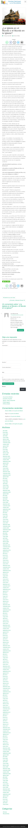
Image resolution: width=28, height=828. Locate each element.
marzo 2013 (5, 681)
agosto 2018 (6, 572)
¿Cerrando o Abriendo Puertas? (16, 300)
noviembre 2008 (6, 770)
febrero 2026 (6, 439)
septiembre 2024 (7, 461)
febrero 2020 (6, 541)
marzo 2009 (5, 763)
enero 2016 (5, 623)
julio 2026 (5, 430)
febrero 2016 (6, 621)
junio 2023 (5, 480)
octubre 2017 (6, 587)
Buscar (4, 386)
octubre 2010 (6, 731)
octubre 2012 (6, 690)
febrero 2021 (6, 521)
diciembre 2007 (6, 789)
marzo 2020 (5, 540)
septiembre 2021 (7, 509)
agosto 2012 (6, 693)
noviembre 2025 (6, 442)
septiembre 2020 (7, 529)
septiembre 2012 (7, 691)
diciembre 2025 (6, 441)
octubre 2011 (6, 710)
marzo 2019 (5, 560)
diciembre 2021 (6, 504)
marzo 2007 (5, 804)
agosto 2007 (6, 796)
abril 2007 (5, 802)
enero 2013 (5, 685)
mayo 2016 (5, 616)
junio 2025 (5, 449)
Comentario (5, 345)
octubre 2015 (6, 628)
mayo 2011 (5, 719)
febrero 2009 (6, 765)
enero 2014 (5, 664)
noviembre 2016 (6, 606)
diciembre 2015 (6, 625)
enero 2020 (5, 543)
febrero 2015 (6, 642)
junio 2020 (5, 534)
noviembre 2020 (6, 526)
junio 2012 (5, 697)
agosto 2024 (6, 463)
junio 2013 (5, 676)
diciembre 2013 (6, 666)
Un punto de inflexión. (8, 397)
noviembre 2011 (6, 709)
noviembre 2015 (6, 627)
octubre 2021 (6, 507)
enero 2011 (5, 726)
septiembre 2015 (7, 630)
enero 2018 (5, 582)
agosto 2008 (6, 775)
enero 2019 (5, 563)
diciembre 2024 (6, 456)
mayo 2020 (5, 536)
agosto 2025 (6, 446)
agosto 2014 (6, 652)
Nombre (4, 362)
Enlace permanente (13, 288)
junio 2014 (5, 656)
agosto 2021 (6, 511)
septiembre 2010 (7, 732)
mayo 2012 (5, 698)
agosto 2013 (6, 673)
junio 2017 (5, 594)
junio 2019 (5, 555)
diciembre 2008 (6, 768)
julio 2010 (5, 736)
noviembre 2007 (6, 790)
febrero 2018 (6, 581)
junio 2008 (5, 778)
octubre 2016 (6, 608)
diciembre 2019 (6, 545)
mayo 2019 (5, 557)
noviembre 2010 (6, 729)
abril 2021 (5, 517)
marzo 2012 (5, 702)
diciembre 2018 (6, 565)
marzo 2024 (5, 468)
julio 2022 (5, 495)
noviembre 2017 (6, 586)
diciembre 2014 (6, 645)
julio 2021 (5, 512)
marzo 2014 (5, 661)
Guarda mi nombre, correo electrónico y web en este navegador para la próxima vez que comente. (13, 380)
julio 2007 (5, 797)
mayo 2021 (5, 516)
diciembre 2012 (6, 686)
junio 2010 (5, 738)
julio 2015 (5, 633)
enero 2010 (5, 746)
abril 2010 (5, 741)
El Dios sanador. (6, 403)
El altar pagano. (6, 402)
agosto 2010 (6, 734)
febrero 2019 (6, 562)
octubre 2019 (6, 548)
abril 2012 (5, 700)
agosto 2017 (6, 591)
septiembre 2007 (7, 794)
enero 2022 (5, 502)
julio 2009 (5, 756)
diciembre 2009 (6, 748)
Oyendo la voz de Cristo (9, 297)
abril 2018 (5, 577)
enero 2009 (5, 767)
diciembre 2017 (6, 584)
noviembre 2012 (6, 688)
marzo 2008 (5, 784)
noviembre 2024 (6, 458)
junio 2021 (5, 514)
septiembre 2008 (7, 773)
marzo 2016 (5, 620)
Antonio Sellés (17, 35)
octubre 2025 (6, 444)
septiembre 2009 (7, 753)
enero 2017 (5, 603)
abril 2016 (5, 618)
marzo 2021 (5, 519)
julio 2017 (5, 592)
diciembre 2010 (6, 727)
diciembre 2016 (6, 604)
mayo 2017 (5, 596)
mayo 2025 (5, 451)
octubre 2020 (6, 528)
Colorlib (12, 826)
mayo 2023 (5, 482)
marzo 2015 (5, 640)
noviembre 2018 (6, 567)
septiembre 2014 (7, 651)
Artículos (5, 288)
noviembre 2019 (6, 546)
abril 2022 (5, 499)
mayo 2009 (5, 760)
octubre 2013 (6, 669)
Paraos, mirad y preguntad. (9, 400)
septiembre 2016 (7, 610)
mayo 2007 (5, 801)
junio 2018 (5, 574)
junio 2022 (5, 497)
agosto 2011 (6, 714)
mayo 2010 (5, 739)
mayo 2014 (5, 657)
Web (3, 372)
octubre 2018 (6, 569)
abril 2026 (5, 435)
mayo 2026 (5, 434)
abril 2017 (5, 598)
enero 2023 (5, 488)
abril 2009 (5, 761)
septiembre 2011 (7, 712)
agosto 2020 (6, 531)
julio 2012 (5, 695)
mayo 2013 (5, 678)
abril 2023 (5, 483)
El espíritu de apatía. (7, 398)
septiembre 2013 (7, 671)
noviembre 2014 (6, 647)
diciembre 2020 (6, 524)
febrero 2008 (6, 785)
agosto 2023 (6, 476)
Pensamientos (6, 813)
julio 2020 (5, 533)
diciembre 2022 (6, 490)
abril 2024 (5, 466)
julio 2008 (5, 777)
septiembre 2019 (7, 550)
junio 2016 (5, 615)
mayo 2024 (5, 464)
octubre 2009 (6, 751)
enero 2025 (5, 454)
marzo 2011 (5, 722)
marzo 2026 (5, 437)
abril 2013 (5, 679)
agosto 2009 (6, 755)
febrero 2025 (6, 453)
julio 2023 (5, 478)
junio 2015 (5, 635)
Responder (20, 330)
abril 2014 (5, 659)
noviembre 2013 (6, 668)
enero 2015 (5, 644)
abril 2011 (5, 720)
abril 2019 (5, 558)
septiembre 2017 (7, 589)
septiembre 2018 (7, 570)
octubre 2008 (6, 772)
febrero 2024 (6, 470)
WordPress (23, 826)
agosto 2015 (6, 632)
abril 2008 (5, 782)
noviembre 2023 (6, 473)
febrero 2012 (6, 703)
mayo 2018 (5, 575)
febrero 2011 (6, 724)
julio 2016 (5, 613)
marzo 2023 (5, 485)
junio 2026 (5, 432)
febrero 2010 (6, 744)
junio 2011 (5, 717)
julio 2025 (5, 447)
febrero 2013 (6, 683)
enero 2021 (5, 523)
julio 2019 (5, 553)
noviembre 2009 (6, 749)
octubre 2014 (6, 649)
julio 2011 (5, 715)
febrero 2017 (6, 601)
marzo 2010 (5, 743)
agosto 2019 (6, 551)
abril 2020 (5, 538)
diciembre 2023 (6, 471)
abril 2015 (5, 639)
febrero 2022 (6, 500)
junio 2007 (5, 799)
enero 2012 (5, 705)
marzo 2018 (5, 579)
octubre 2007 (6, 792)
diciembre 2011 (6, 707)
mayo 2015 (5, 637)
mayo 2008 (5, 780)
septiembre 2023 (7, 475)
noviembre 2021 (6, 505)
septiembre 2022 (7, 492)
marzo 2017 (5, 599)
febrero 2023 (6, 487)
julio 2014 (5, 654)
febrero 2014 (6, 662)
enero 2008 (5, 787)
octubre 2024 (6, 459)
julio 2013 (5, 674)
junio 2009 (5, 758)
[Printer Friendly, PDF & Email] (6, 281)
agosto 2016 (6, 611)
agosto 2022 (6, 493)
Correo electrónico (6, 367)
